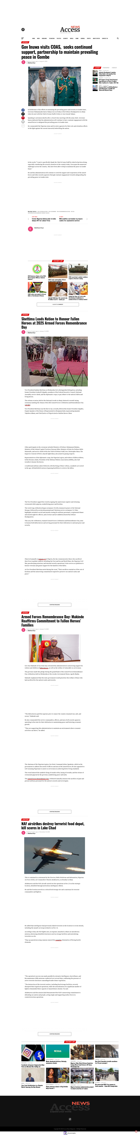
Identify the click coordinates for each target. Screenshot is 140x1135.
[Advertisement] (70, 11)
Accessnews (52, 211)
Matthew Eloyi (31, 63)
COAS (72, 211)
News (38, 38)
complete (58, 940)
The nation (51, 38)
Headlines (44, 38)
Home (33, 38)
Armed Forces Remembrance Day (38, 779)
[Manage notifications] (136, 1131)
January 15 (42, 559)
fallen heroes (44, 668)
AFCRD (27, 405)
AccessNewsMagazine (64, 211)
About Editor (96, 38)
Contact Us (105, 38)
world (71, 38)
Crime (77, 38)
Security (65, 38)
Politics (59, 38)
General (83, 38)
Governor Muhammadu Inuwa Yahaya (39, 213)
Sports (89, 38)
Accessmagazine (43, 211)
